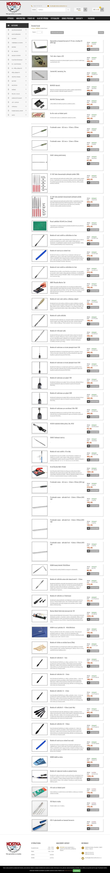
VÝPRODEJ (10, 18)
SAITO (13, 115)
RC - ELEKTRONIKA (16, 64)
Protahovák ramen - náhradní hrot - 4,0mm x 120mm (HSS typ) (67, 543)
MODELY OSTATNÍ (16, 55)
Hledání (34, 9)
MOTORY (14, 81)
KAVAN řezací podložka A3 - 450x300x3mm (62, 628)
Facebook (91, 18)
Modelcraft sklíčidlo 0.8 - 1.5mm (59, 674)
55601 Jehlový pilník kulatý (58, 155)
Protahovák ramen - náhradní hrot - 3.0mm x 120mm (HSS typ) (67, 498)
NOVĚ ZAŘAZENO (16, 34)
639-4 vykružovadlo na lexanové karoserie (62, 820)
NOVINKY (14, 38)
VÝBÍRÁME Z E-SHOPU (17, 42)
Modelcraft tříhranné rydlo (58, 331)
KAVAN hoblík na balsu (56, 757)
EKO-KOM (62, 847)
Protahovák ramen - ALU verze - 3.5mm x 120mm (64, 141)
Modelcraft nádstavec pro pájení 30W (61, 393)
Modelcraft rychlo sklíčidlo (58, 315)
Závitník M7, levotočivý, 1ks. (58, 71)
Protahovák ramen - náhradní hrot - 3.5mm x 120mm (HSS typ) (67, 521)
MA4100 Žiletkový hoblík (57, 99)
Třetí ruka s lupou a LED (57, 56)
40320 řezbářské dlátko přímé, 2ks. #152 (62, 424)
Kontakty (79, 18)
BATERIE (14, 47)
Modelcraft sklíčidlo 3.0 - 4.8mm (60, 724)
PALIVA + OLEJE (16, 93)
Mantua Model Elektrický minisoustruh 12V (62, 611)
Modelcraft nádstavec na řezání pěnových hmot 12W (65, 347)
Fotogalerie (55, 18)
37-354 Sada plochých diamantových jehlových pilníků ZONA (65, 198)
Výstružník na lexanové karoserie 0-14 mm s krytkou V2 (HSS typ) (66, 42)
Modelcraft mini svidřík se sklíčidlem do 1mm (63, 235)
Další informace (69, 870)
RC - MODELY (15, 51)
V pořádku (76, 870)
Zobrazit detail (94, 49)
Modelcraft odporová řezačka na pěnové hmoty (63, 771)
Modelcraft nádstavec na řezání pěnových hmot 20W (65, 363)
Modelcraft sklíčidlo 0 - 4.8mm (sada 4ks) (62, 707)
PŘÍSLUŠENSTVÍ (16, 72)
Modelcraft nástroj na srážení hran (60, 251)
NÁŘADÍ (14, 89)
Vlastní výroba (42, 18)
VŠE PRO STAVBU (16, 76)
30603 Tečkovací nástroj (57, 437)
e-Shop (33, 28)
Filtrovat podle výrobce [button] (57, 32)
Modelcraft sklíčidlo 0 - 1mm (58, 658)
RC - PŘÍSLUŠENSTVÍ (17, 68)
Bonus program (67, 18)
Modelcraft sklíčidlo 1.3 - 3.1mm (59, 691)
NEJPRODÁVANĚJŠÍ (17, 30)
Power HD (31, 18)
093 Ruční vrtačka (55, 801)
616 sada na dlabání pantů (57, 788)
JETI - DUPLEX (15, 102)
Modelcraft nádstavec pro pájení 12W (61, 378)
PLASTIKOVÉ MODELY (17, 60)
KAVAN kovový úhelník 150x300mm (60, 565)
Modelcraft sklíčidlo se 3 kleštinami (60, 596)
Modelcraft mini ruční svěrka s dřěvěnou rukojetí (64, 299)
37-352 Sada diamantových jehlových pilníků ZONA (64, 174)
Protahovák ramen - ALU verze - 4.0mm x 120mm (64, 127)
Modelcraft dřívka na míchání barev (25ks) (62, 642)
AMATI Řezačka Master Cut (57, 282)
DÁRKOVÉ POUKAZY (17, 98)
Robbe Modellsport (17, 110)
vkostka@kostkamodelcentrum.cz (58, 6)
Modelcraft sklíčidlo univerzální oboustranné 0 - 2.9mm (66, 579)
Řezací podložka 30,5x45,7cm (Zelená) (61, 221)
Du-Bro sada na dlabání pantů (58, 113)
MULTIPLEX (14, 85)
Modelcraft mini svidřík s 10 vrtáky (60, 451)
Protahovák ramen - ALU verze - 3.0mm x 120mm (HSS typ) (67, 482)
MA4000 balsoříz (55, 85)
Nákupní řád (20, 18)
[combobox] (40, 32)
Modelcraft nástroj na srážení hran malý (61, 740)
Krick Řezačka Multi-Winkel (58, 467)
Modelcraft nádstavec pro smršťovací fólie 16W (64, 408)
